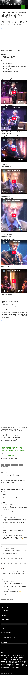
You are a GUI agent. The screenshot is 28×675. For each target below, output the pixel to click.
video (16, 667)
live (10, 664)
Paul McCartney (12, 665)
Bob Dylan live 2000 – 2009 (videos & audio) (12, 447)
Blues (12, 657)
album (13, 655)
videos (19, 667)
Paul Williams (18, 665)
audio (16, 655)
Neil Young (3, 665)
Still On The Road (10, 455)
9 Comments (18, 24)
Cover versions (18, 661)
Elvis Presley (3, 662)
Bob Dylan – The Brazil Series (7, 634)
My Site (3, 7)
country (7, 661)
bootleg (9, 659)
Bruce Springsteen (15, 659)
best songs (2, 657)
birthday (8, 657)
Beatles (18, 655)
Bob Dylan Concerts (10, 12)
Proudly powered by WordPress (6, 673)
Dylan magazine (4, 639)
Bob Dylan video (19, 12)
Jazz (15, 662)
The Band (25, 665)
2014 (10, 655)
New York (7, 665)
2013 (8, 655)
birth (5, 657)
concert (3, 661)
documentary (23, 661)
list (8, 664)
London (12, 664)
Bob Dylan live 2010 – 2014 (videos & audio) (12, 448)
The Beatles (3, 667)
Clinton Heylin (22, 659)
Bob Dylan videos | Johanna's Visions (14, 558)
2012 (6, 655)
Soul (22, 665)
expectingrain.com (11, 453)
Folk (7, 662)
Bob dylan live (4, 659)
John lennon (18, 662)
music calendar (22, 664)
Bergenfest (22, 655)
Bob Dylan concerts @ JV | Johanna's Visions (15, 563)
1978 (4, 655)
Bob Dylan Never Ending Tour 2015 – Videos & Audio (14, 450)
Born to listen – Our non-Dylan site (8, 637)
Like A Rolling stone (4, 664)
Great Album (11, 662)
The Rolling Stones (10, 667)
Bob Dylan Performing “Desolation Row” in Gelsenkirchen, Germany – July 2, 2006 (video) (13, 480)
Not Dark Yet (3, 644)
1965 (2, 655)
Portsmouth (4, 466)
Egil (12, 24)
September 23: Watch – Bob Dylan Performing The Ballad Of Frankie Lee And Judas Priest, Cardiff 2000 (13, 474)
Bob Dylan (3, 12)
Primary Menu (26, 7)
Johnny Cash (23, 662)
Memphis (16, 664)
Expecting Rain (4, 642)
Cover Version (12, 661)
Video (24, 12)
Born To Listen (5, 611)
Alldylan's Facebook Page (6, 632)
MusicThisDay (5, 619)
